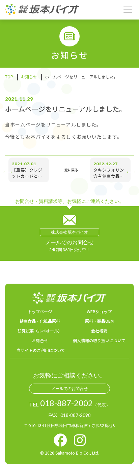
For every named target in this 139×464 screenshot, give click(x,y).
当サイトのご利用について (41, 350)
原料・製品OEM (99, 321)
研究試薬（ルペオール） (40, 330)
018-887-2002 (66, 403)
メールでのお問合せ (69, 388)
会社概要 (99, 330)
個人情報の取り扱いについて (99, 340)
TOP (9, 76)
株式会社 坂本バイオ (69, 232)
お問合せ (40, 340)
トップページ (40, 311)
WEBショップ (99, 311)
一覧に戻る (69, 170)
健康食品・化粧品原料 (40, 321)
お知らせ (29, 76)
